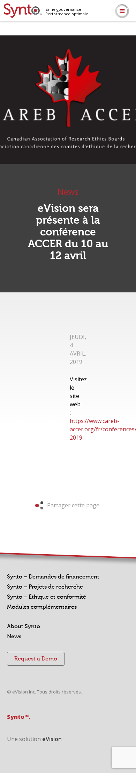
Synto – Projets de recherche (45, 587)
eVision (52, 739)
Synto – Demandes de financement (53, 577)
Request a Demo (35, 659)
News (14, 636)
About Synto (23, 626)
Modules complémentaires (42, 607)
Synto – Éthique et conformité (46, 597)
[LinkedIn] (131, 35)
